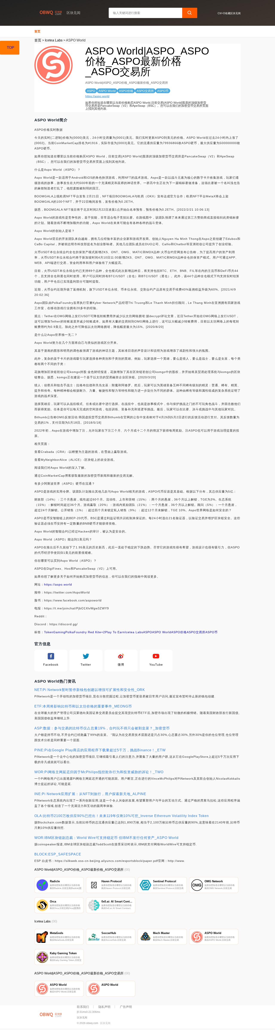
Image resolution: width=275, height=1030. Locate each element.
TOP (10, 48)
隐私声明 (104, 1006)
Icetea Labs (54, 40)
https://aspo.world (97, 96)
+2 (103, 632)
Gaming (59, 632)
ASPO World (161, 632)
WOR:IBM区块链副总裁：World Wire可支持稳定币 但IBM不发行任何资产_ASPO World (106, 838)
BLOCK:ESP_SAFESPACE (57, 854)
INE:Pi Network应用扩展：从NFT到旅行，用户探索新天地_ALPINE (90, 794)
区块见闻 (105, 1023)
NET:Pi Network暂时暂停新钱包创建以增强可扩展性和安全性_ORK (89, 690)
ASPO (147, 632)
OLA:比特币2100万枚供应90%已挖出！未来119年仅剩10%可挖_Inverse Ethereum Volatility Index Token (121, 816)
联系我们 (83, 1006)
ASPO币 (211, 632)
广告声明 (126, 1006)
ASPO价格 (179, 632)
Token (48, 632)
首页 (37, 31)
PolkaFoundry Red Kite (83, 632)
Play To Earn (115, 632)
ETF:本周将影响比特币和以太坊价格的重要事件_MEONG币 (83, 706)
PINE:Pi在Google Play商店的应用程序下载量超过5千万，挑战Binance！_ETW (100, 750)
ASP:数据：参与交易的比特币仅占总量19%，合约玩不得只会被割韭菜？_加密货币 (102, 728)
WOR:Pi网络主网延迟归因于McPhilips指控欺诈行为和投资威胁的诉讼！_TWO (98, 772)
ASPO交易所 (196, 632)
